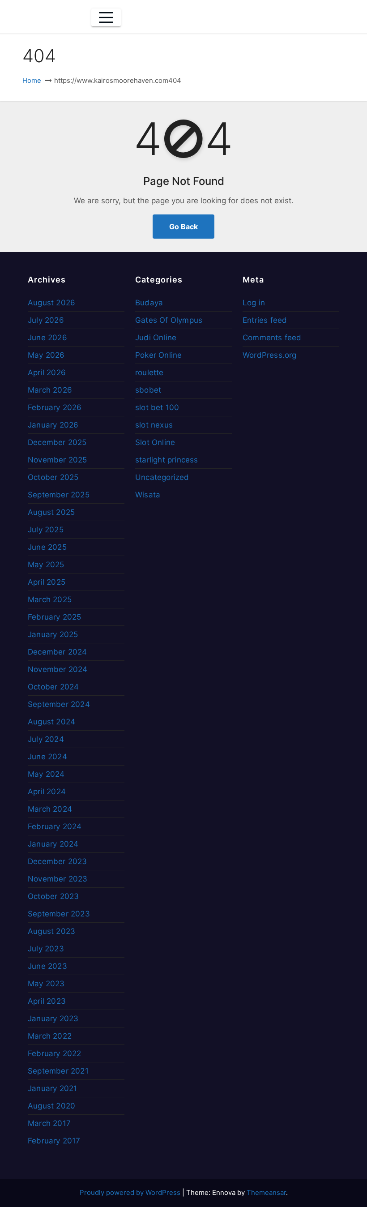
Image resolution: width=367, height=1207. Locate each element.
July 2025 (46, 529)
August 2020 (51, 1105)
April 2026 (47, 372)
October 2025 (53, 477)
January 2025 (53, 634)
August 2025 (51, 512)
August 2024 (51, 721)
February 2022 (54, 1053)
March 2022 (50, 1036)
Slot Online (155, 442)
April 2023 (47, 1001)
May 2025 (46, 564)
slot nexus (154, 424)
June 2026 (47, 337)
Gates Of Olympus (168, 320)
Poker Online (158, 355)
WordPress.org (270, 355)
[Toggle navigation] (106, 17)
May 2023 (46, 983)
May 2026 (46, 355)
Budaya (149, 302)
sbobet (148, 389)
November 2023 (58, 878)
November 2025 (57, 459)
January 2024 (53, 843)
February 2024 (55, 826)
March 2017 (49, 1123)
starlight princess (166, 459)
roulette (149, 372)
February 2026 (55, 407)
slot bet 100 (157, 407)
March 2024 (50, 809)
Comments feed (272, 337)
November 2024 (58, 669)
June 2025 (47, 547)
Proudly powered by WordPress (131, 1192)
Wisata (147, 494)
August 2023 (51, 931)
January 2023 (53, 1018)
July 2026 (46, 320)
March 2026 (50, 389)
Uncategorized (162, 477)
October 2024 (53, 686)
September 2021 (58, 1070)
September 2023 (59, 913)
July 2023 (46, 948)
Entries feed (265, 320)
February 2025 (54, 616)
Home (31, 80)
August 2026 (51, 302)
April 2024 (47, 791)
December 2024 (57, 651)
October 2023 (53, 896)
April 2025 (46, 582)
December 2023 (57, 861)
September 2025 (59, 494)
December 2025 (57, 442)
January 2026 (53, 424)
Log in (254, 302)
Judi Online (155, 337)
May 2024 (46, 774)
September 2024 (59, 704)
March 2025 (50, 599)
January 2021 (52, 1088)
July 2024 (46, 739)
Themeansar (266, 1192)
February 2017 (54, 1140)
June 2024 (47, 756)
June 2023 (47, 966)
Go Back (183, 226)
